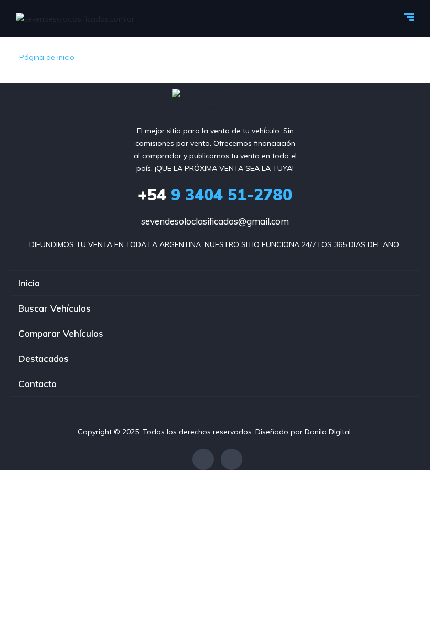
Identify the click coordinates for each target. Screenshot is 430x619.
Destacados (43, 358)
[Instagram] (231, 459)
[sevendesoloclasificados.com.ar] (75, 18)
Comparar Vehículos (60, 333)
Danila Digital (328, 431)
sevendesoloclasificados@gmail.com (215, 221)
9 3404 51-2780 (215, 195)
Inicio (29, 283)
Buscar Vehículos (54, 308)
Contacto (37, 383)
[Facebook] (203, 459)
